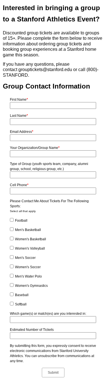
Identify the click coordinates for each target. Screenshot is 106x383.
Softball (21, 304)
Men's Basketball (28, 230)
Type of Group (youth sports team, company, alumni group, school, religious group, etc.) (49, 166)
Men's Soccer (25, 258)
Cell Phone (19, 185)
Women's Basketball (30, 239)
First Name (19, 100)
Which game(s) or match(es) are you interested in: (48, 314)
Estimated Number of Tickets (32, 330)
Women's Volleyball (30, 248)
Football (21, 221)
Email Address (21, 132)
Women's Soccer (28, 267)
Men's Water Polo (28, 276)
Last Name (19, 116)
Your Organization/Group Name (35, 148)
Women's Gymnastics (31, 286)
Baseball (22, 295)
